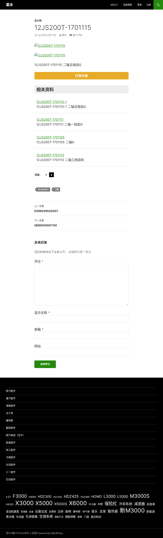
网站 (37, 346)
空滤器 (20, 516)
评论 (38, 261)
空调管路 (32, 516)
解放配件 (11, 427)
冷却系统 (125, 504)
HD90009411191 (45, 223)
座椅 (68, 511)
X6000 (78, 503)
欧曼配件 (11, 442)
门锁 (86, 516)
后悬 (31, 512)
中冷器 (92, 504)
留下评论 (77, 35)
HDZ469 (85, 497)
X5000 (43, 503)
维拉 (64, 35)
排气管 (86, 511)
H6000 (32, 497)
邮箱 (38, 329)
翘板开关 (59, 516)
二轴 (56, 189)
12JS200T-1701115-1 (51, 102)
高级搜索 (127, 4)
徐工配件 (11, 450)
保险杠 (111, 503)
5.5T (8, 496)
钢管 (79, 516)
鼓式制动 (96, 516)
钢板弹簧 (70, 516)
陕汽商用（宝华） (15, 435)
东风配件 (11, 464)
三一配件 (11, 472)
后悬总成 (41, 511)
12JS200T (43, 189)
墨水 (9, 5)
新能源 (151, 511)
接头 (94, 511)
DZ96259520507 (46, 209)
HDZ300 (44, 496)
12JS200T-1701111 (49, 120)
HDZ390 (57, 497)
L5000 (122, 496)
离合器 (10, 516)
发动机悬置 (12, 511)
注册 (149, 4)
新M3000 (132, 510)
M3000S (139, 496)
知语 (34, 533)
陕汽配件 (11, 391)
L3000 (109, 496)
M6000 (10, 504)
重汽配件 (11, 398)
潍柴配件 (11, 405)
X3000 (24, 503)
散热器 (113, 511)
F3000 (20, 496)
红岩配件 (11, 479)
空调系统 (46, 516)
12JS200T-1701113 (50, 155)
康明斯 (9, 420)
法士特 (38, 20)
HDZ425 (71, 496)
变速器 (24, 511)
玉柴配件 (11, 457)
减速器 (139, 504)
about (114, 4)
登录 (139, 4)
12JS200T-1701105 (50, 137)
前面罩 (151, 504)
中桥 (100, 504)
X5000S (60, 504)
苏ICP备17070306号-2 (18, 533)
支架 (103, 511)
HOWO (96, 497)
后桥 (60, 511)
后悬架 (52, 511)
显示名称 (42, 313)
